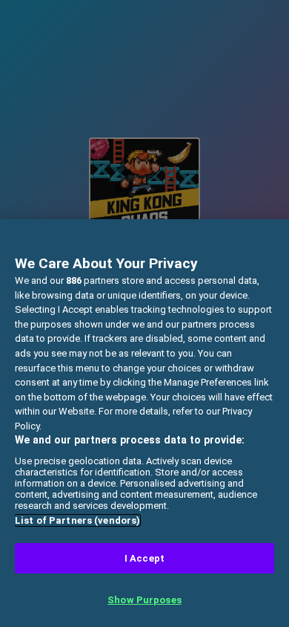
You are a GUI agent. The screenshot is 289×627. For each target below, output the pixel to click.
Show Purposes (144, 599)
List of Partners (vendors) (77, 520)
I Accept (144, 558)
